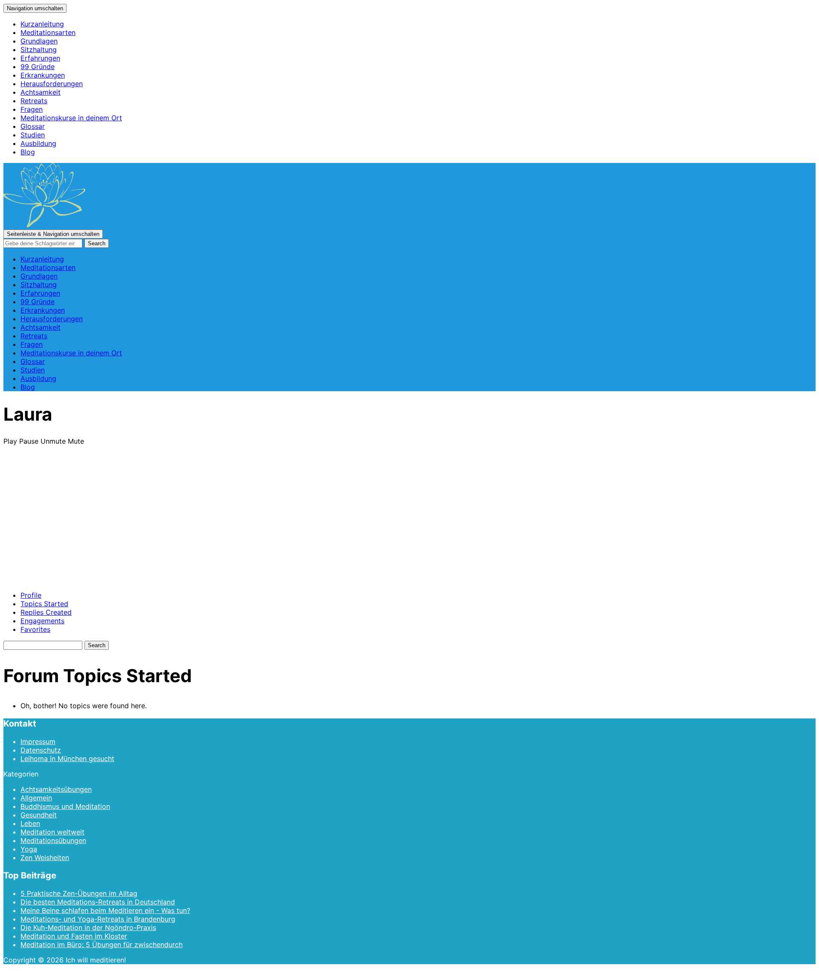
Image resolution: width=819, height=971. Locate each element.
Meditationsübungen (53, 840)
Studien (32, 135)
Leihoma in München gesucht (67, 758)
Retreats (33, 100)
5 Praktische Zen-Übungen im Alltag (78, 893)
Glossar (32, 126)
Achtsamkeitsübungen (56, 789)
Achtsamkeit (40, 92)
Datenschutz (40, 750)
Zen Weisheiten (44, 857)
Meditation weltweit (52, 832)
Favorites (35, 629)
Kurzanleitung (42, 24)
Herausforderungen (51, 83)
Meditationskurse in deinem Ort (71, 117)
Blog (27, 152)
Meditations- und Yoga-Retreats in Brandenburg (97, 919)
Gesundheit (38, 815)
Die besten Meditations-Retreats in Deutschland (97, 902)
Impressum (37, 741)
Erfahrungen (40, 58)
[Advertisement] (409, 524)
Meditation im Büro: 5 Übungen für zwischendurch (101, 944)
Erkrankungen (42, 75)
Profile (30, 595)
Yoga (28, 849)
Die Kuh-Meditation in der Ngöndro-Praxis (88, 927)
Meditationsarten (48, 32)
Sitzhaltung (38, 49)
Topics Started (44, 603)
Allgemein (36, 798)
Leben (30, 823)
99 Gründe (37, 66)
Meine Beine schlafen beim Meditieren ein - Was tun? (105, 910)
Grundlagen (39, 41)
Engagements (42, 620)
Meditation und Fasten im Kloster (73, 936)
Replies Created (46, 612)
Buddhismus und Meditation (65, 806)
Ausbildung (38, 143)
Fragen (31, 109)
